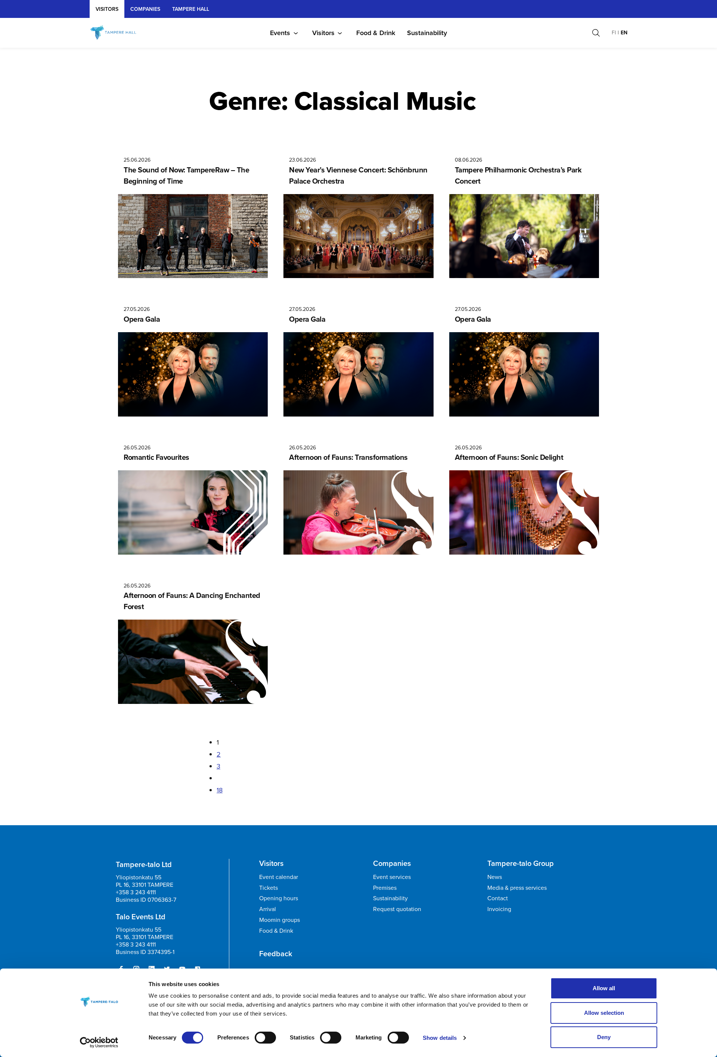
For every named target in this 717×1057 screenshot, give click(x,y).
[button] (596, 33)
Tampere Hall (190, 9)
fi (614, 33)
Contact (497, 898)
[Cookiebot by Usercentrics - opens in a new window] (99, 1042)
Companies (145, 9)
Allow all (604, 988)
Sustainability (427, 33)
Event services (392, 877)
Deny (604, 1037)
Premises (385, 887)
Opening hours (278, 898)
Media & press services (517, 887)
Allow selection (604, 1013)
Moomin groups (279, 920)
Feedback (275, 953)
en (624, 33)
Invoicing (499, 909)
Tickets (268, 887)
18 (220, 790)
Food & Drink (375, 33)
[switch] (265, 1038)
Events (280, 33)
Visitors (107, 9)
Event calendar (278, 877)
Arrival (267, 909)
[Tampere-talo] (120, 33)
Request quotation (397, 909)
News (494, 877)
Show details (440, 1038)
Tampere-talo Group (520, 863)
